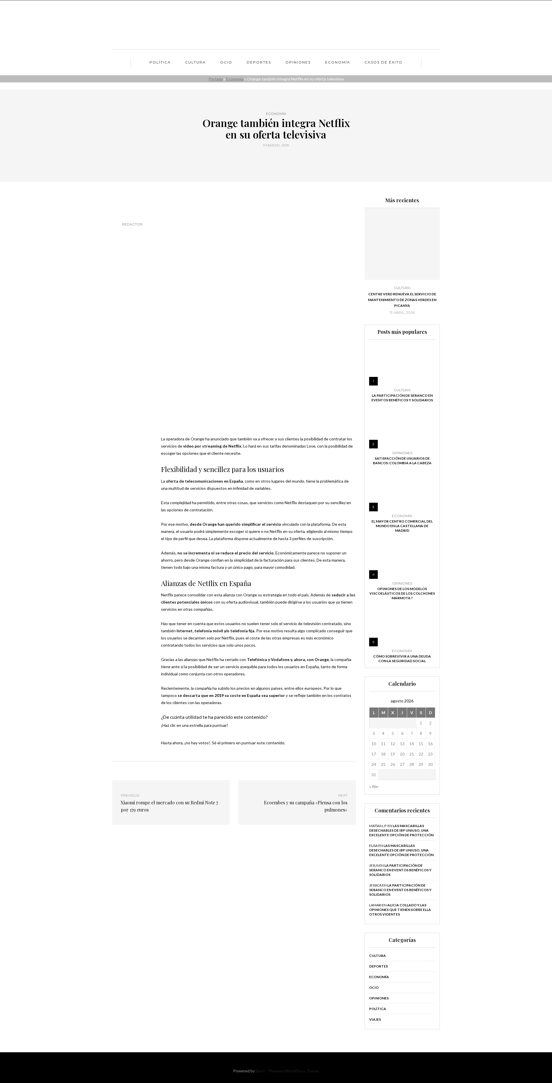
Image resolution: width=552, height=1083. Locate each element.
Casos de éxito (383, 62)
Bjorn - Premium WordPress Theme (287, 1070)
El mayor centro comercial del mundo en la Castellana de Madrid (402, 526)
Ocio (226, 62)
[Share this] (265, 158)
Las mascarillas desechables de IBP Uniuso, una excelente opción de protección (401, 830)
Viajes (375, 1019)
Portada (215, 78)
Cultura (195, 62)
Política (160, 62)
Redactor (132, 224)
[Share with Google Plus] (279, 158)
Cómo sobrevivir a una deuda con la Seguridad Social (402, 658)
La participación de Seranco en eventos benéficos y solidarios (402, 397)
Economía (337, 62)
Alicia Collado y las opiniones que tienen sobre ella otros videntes (400, 909)
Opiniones (298, 62)
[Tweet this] (272, 158)
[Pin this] (286, 158)
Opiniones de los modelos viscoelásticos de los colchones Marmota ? (402, 593)
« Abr (373, 786)
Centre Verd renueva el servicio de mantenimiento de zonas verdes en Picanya (402, 300)
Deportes (259, 62)
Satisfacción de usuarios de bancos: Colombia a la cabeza (402, 460)
